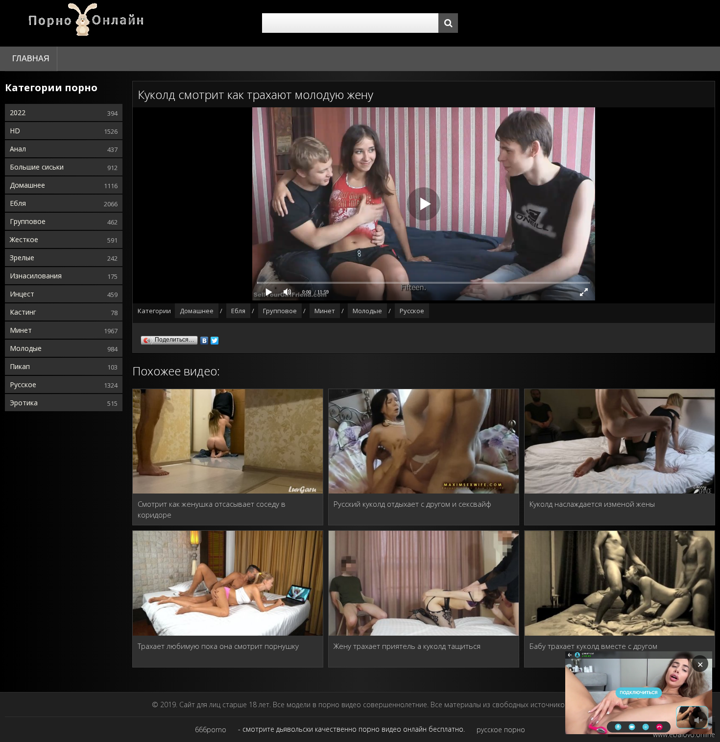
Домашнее (27, 185)
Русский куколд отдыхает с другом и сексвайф (412, 504)
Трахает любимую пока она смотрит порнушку (218, 646)
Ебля (18, 203)
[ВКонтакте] (204, 338)
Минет (21, 330)
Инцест (22, 293)
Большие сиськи (37, 167)
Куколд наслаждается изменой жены (592, 504)
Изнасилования (36, 275)
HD (15, 130)
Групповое (28, 221)
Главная (30, 58)
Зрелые (22, 257)
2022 (17, 112)
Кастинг (23, 312)
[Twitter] (215, 338)
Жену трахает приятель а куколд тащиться (407, 646)
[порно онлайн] (88, 23)
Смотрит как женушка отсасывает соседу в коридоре (212, 509)
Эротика (24, 402)
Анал (18, 148)
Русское (23, 384)
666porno (210, 729)
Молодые (26, 348)
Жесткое (24, 239)
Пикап (20, 366)
